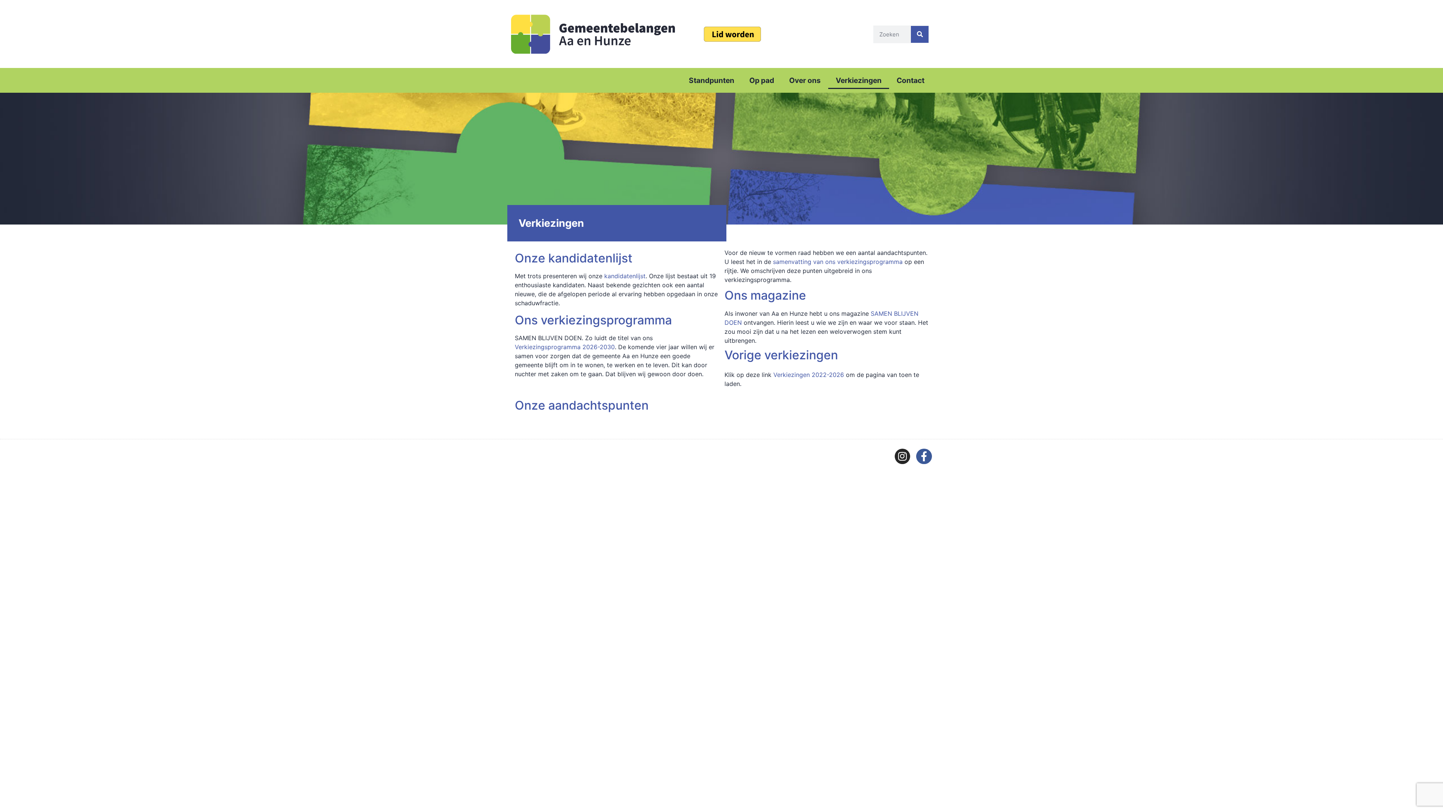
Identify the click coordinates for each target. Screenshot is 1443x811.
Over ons (805, 80)
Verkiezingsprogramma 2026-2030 (565, 347)
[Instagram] (903, 456)
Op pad (761, 80)
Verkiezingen (859, 80)
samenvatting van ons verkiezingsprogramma (838, 261)
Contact (910, 80)
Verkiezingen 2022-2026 (808, 374)
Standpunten (711, 80)
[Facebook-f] (924, 456)
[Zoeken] (920, 34)
